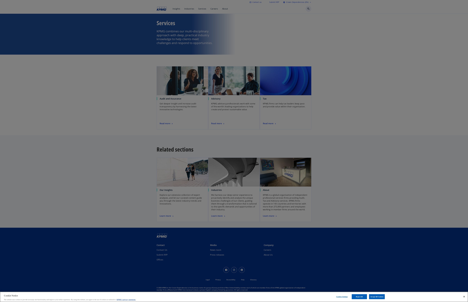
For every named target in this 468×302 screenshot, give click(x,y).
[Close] (464, 296)
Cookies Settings (342, 296)
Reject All (359, 296)
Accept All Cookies (376, 296)
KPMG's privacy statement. (126, 299)
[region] (234, 297)
